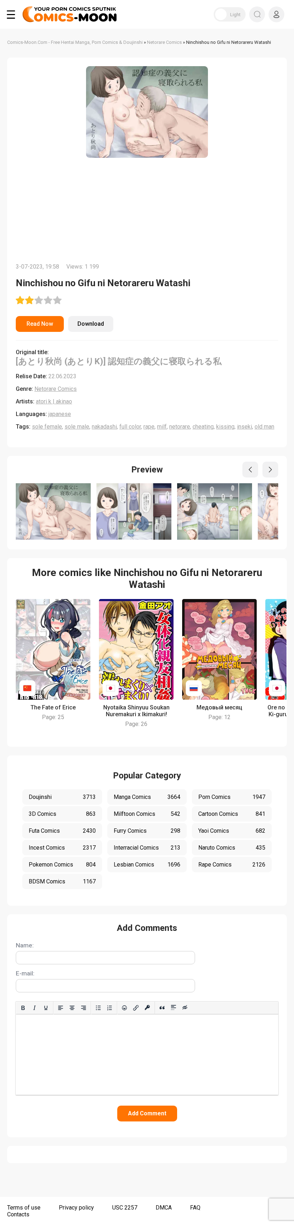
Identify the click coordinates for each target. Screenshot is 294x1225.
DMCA (164, 1207)
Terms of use (24, 1207)
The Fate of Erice (53, 707)
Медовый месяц (219, 707)
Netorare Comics (55, 388)
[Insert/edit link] (136, 1008)
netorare (179, 426)
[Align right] (84, 1008)
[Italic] (34, 1008)
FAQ (195, 1207)
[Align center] (72, 1008)
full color (130, 426)
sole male (77, 426)
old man (264, 426)
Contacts (18, 1214)
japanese (59, 414)
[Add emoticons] (124, 1008)
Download (90, 323)
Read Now (40, 323)
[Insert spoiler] (174, 1008)
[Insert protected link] (147, 1008)
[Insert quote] (162, 1008)
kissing (225, 426)
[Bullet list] (98, 1008)
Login (276, 14)
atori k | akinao (54, 401)
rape (149, 426)
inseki (244, 426)
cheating (203, 426)
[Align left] (61, 1008)
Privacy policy (76, 1207)
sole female (47, 426)
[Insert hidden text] (185, 1008)
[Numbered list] (110, 1008)
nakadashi (104, 426)
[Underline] (46, 1008)
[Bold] (23, 1008)
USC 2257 (124, 1207)
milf (162, 426)
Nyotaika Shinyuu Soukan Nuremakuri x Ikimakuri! (136, 711)
